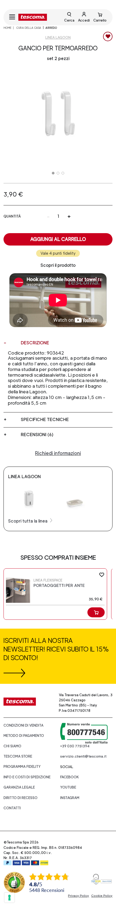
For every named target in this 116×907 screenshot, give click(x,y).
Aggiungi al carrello (58, 239)
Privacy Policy (78, 896)
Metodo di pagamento (24, 736)
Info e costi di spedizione (27, 777)
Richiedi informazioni (58, 453)
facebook (69, 777)
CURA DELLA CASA (28, 27)
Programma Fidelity (22, 767)
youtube (68, 787)
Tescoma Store (18, 756)
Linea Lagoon (58, 38)
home (7, 27)
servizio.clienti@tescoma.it (83, 756)
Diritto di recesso (20, 798)
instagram (69, 798)
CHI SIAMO (12, 746)
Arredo (51, 27)
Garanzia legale (19, 787)
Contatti (12, 808)
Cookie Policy (101, 896)
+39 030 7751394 (75, 746)
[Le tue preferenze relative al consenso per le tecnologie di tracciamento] (9, 897)
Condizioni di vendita (23, 725)
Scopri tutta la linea (28, 521)
